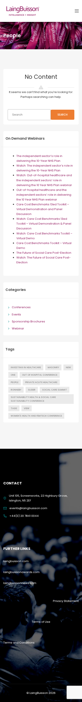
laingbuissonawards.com (21, 572)
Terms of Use (41, 622)
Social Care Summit (54, 389)
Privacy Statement (66, 601)
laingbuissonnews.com (19, 583)
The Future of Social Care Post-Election (43, 253)
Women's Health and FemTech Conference (36, 415)
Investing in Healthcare (26, 367)
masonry (53, 367)
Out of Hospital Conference (39, 374)
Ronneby (16, 389)
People (14, 382)
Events (16, 314)
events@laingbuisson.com (28, 508)
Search (63, 114)
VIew (26, 408)
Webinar (18, 328)
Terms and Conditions (19, 642)
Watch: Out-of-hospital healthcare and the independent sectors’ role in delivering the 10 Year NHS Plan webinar (44, 180)
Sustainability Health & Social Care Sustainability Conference (33, 399)
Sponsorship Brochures (28, 321)
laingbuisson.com (16, 561)
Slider (31, 389)
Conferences (21, 307)
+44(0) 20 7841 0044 (24, 516)
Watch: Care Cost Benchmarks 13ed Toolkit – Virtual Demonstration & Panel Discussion (43, 223)
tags (14, 408)
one (13, 374)
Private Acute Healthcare (41, 382)
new (68, 367)
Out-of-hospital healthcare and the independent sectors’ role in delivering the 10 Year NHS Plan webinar (43, 195)
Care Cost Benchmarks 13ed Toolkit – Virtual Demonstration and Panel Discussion (42, 209)
